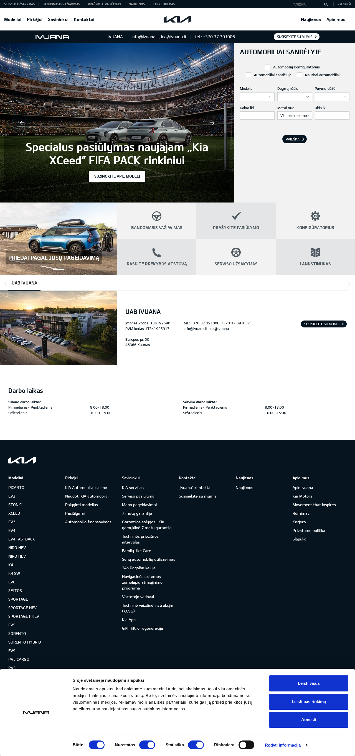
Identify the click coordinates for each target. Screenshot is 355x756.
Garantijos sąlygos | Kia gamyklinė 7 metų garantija (147, 524)
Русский (344, 4)
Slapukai (300, 539)
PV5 (12, 667)
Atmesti (308, 719)
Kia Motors (302, 496)
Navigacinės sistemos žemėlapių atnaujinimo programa (142, 582)
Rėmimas (301, 513)
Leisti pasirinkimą (309, 701)
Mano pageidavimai (139, 504)
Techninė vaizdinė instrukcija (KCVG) (147, 608)
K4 (10, 564)
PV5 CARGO (18, 659)
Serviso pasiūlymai (138, 496)
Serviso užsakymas (19, 4)
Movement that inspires (314, 504)
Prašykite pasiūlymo (104, 4)
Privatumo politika (309, 530)
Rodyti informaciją (283, 745)
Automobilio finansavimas (88, 521)
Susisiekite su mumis (294, 37)
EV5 (11, 624)
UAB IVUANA (24, 282)
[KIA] (177, 19)
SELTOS (15, 590)
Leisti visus (309, 683)
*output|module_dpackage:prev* (6, 283)
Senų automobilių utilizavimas (148, 559)
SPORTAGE (18, 599)
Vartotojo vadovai (138, 596)
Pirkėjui (34, 19)
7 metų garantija (137, 513)
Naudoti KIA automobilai (86, 496)
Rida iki (320, 108)
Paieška (293, 139)
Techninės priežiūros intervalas (140, 539)
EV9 (11, 650)
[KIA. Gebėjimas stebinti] (22, 460)
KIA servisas (133, 487)
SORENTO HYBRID (24, 642)
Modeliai (12, 19)
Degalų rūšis (287, 88)
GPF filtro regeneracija (142, 628)
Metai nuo (285, 108)
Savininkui (58, 19)
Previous (22, 123)
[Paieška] (325, 4)
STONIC (15, 504)
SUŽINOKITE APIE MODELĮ (117, 176)
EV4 (11, 530)
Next (212, 123)
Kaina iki (247, 108)
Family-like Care (136, 550)
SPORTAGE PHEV (23, 616)
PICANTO (16, 487)
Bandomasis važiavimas (61, 4)
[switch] (147, 744)
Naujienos (311, 19)
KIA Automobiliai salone (86, 487)
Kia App (129, 619)
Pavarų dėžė (325, 88)
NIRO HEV (17, 547)
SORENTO (17, 633)
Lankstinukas (164, 4)
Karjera (299, 521)
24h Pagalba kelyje (139, 567)
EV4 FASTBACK (21, 539)
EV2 (11, 496)
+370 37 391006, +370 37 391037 (220, 323)
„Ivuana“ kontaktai (195, 487)
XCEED (14, 513)
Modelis (246, 88)
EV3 (11, 521)
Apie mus (335, 19)
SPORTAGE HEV (22, 607)
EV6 (11, 582)
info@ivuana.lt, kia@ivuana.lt (208, 328)
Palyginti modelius (81, 504)
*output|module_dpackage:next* (348, 283)
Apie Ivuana (303, 487)
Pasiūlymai (75, 513)
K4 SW (14, 573)
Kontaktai (84, 19)
